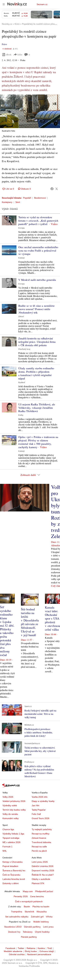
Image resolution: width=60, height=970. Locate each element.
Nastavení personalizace (39, 954)
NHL (4, 851)
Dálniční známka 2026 (42, 866)
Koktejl (21, 258)
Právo (4, 44)
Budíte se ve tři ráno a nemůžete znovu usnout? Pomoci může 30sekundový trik (36, 309)
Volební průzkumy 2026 (13, 801)
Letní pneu (48, 927)
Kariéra (41, 948)
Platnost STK (38, 883)
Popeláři (27, 198)
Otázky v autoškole (41, 879)
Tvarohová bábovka (41, 842)
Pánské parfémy (29, 937)
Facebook (10, 948)
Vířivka (49, 916)
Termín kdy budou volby (14, 810)
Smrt (17, 202)
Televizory (27, 932)
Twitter (21, 948)
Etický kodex (31, 951)
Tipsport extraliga (10, 838)
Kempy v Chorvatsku (12, 862)
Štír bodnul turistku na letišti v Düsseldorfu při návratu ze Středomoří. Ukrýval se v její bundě (30, 622)
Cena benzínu (37, 896)
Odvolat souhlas (17, 954)
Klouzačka (42, 911)
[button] (30, 111)
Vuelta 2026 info (39, 797)
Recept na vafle (39, 846)
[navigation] (3, 4)
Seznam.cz (42, 4)
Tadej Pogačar (39, 810)
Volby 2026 (7, 797)
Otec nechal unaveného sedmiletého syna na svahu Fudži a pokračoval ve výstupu (38, 250)
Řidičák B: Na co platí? (43, 875)
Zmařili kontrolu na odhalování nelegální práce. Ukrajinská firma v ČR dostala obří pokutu (37, 341)
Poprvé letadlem (10, 866)
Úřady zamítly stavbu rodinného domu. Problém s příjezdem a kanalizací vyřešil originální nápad (36, 373)
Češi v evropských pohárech (29, 901)
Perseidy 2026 (21, 896)
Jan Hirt (35, 805)
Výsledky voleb (9, 805)
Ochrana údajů (46, 951)
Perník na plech (39, 851)
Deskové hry (14, 932)
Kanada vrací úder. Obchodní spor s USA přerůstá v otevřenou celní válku (52, 618)
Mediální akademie (13, 951)
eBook (8, 54)
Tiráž (49, 948)
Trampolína (16, 911)
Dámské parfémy (32, 927)
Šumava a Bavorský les (13, 870)
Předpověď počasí (44, 891)
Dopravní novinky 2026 (43, 870)
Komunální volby (10, 818)
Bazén (27, 906)
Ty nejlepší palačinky (42, 829)
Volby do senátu (10, 814)
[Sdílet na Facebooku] (52, 188)
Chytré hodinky (42, 932)
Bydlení (21, 382)
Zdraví (21, 316)
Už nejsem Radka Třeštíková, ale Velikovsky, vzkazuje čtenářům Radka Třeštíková (36, 407)
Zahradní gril (37, 916)
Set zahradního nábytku (16, 916)
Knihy (20, 415)
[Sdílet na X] (56, 188)
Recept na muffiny (40, 833)
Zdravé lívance (39, 838)
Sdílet (19, 54)
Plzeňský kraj (24, 349)
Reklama (31, 948)
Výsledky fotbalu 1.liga (13, 833)
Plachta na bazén (40, 906)
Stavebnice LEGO (13, 927)
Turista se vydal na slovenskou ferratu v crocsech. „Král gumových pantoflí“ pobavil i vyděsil (38, 220)
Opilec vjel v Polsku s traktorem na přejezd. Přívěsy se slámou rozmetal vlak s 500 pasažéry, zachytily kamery (38, 442)
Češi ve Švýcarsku (11, 875)
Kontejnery (7, 202)
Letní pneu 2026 (40, 862)
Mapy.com (28, 891)
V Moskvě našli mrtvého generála (37, 280)
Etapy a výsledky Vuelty (43, 801)
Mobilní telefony (41, 921)
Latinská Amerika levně (13, 879)
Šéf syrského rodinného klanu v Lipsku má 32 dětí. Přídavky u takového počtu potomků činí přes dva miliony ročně (7, 631)
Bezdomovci (40, 198)
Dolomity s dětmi (10, 883)
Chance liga (8, 829)
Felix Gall (36, 814)
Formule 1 (7, 846)
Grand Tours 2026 (40, 818)
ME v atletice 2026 (11, 842)
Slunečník (29, 911)
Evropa (21, 228)
